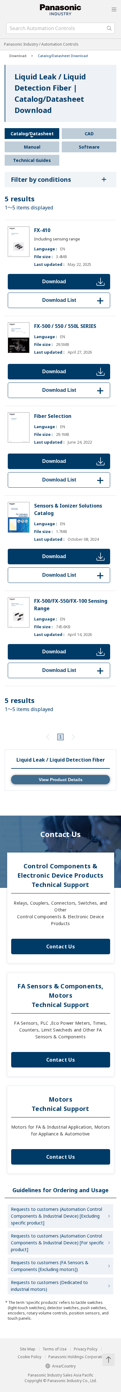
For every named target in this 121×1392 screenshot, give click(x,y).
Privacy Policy (85, 1349)
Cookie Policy (29, 1357)
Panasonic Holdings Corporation (77, 1357)
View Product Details (61, 779)
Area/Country (64, 1366)
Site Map (27, 1349)
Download (54, 281)
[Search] (109, 28)
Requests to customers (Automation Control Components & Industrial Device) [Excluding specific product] (56, 1216)
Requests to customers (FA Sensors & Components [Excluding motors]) (49, 1266)
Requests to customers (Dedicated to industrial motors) (49, 1285)
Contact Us (60, 946)
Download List (74, 300)
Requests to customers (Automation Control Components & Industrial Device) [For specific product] (57, 1242)
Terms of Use (55, 1349)
